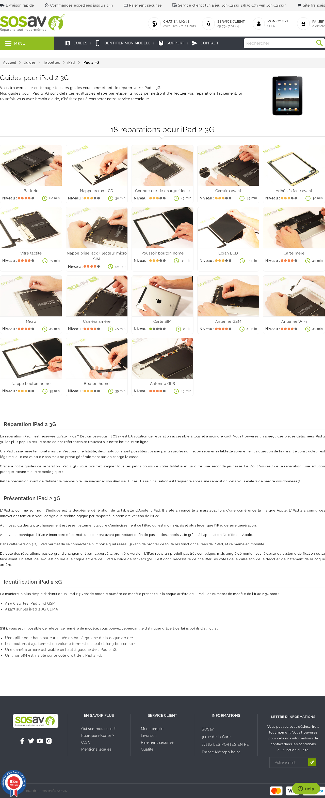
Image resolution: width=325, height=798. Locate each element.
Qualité (147, 749)
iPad (71, 62)
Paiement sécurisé (157, 742)
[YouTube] (40, 741)
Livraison (149, 736)
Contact (205, 43)
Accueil (9, 62)
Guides (76, 43)
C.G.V (86, 742)
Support (171, 43)
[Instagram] (49, 741)
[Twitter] (31, 741)
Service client (162, 716)
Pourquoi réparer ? (97, 736)
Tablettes (51, 62)
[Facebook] (22, 741)
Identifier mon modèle (123, 43)
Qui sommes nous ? (98, 729)
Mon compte (152, 729)
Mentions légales (96, 749)
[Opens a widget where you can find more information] (306, 789)
